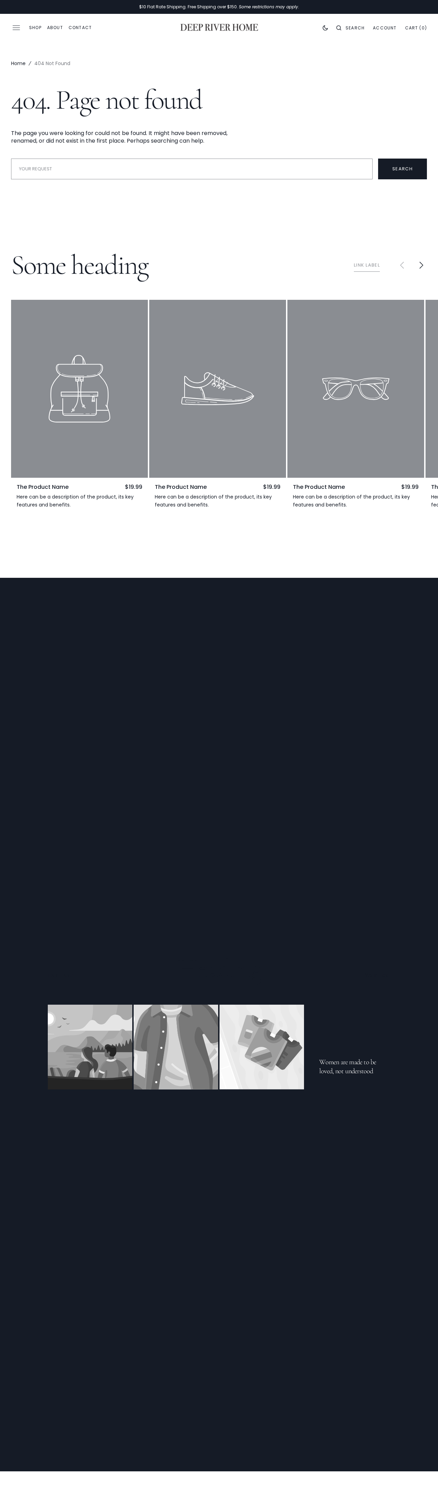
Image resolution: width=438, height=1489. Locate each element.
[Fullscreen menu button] (16, 27)
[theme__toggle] (325, 27)
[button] (350, 27)
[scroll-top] (422, 1473)
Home (18, 63)
